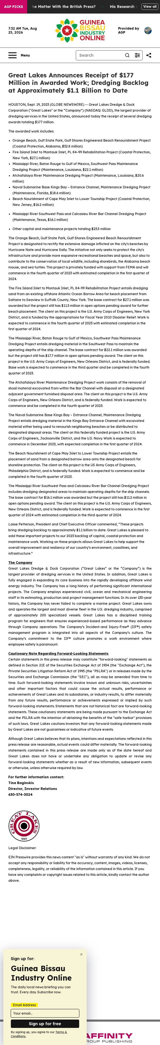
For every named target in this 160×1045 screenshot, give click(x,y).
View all (149, 6)
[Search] (127, 55)
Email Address (24, 1005)
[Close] (81, 954)
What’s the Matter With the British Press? (56, 6)
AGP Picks (13, 7)
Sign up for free (45, 1023)
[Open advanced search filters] (137, 55)
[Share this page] (149, 55)
